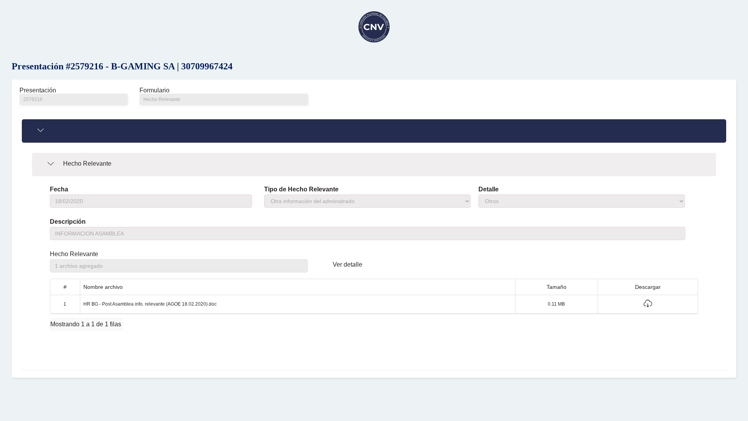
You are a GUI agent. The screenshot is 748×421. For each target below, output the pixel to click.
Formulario (154, 90)
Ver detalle (347, 265)
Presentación (37, 90)
